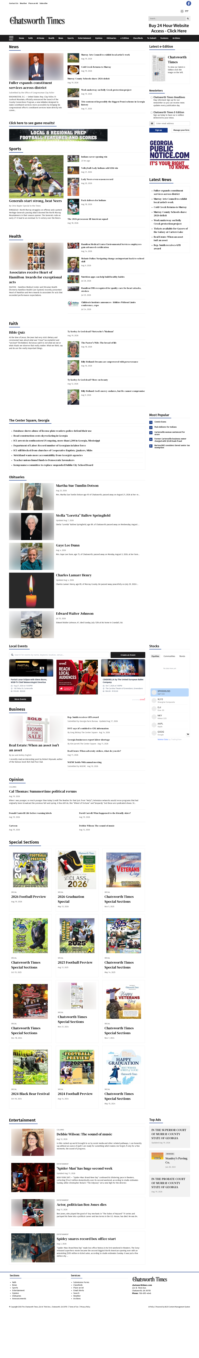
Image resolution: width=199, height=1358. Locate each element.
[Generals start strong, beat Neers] (36, 176)
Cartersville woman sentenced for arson (169, 433)
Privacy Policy (85, 1307)
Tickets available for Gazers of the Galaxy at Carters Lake (171, 230)
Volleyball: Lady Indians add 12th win (99, 167)
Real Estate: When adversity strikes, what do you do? (94, 750)
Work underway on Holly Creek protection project (106, 89)
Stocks (154, 646)
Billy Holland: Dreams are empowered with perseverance (109, 361)
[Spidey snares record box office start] (33, 1247)
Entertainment (22, 1120)
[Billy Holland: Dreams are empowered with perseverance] (73, 367)
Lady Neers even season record (97, 179)
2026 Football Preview (28, 896)
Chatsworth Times (177, 59)
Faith (13, 323)
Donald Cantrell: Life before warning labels (30, 813)
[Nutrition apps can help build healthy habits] (73, 279)
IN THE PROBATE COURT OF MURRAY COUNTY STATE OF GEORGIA (168, 1183)
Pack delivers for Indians (93, 200)
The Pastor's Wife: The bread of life (99, 342)
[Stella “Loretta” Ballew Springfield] (31, 526)
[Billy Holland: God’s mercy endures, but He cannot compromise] (73, 397)
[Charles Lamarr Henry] (31, 590)
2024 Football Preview (75, 1093)
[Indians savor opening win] (73, 158)
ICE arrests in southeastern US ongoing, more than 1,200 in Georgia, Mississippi (57, 440)
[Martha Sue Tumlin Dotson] (31, 496)
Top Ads (155, 1120)
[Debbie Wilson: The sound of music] (33, 1142)
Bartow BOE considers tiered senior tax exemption (172, 446)
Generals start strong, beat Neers (35, 200)
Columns (12, 787)
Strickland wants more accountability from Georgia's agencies (48, 455)
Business (17, 709)
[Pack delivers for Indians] (73, 206)
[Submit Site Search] (188, 19)
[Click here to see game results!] (77, 135)
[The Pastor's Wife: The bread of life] (73, 349)
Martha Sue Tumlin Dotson (77, 485)
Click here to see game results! (32, 123)
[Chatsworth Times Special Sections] (124, 870)
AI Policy (151, 1307)
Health (15, 236)
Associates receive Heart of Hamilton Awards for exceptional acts (35, 277)
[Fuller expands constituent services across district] (36, 66)
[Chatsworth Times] (158, 68)
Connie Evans (160, 422)
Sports (15, 148)
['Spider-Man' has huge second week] (33, 1177)
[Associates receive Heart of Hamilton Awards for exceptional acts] (36, 256)
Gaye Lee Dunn (68, 545)
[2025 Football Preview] (77, 935)
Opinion (16, 779)
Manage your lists (181, 130)
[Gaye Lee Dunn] (31, 556)
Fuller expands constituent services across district (30, 85)
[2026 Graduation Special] (77, 870)
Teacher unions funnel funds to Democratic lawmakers (44, 460)
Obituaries (17, 477)
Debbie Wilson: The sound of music (97, 825)
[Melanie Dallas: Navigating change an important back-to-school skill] (73, 265)
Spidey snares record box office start (86, 1238)
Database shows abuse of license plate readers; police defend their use (53, 430)
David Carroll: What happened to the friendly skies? (105, 813)
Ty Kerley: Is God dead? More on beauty (88, 379)
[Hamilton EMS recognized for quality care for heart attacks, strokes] (73, 289)
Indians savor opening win (94, 156)
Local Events (18, 646)
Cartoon (13, 825)
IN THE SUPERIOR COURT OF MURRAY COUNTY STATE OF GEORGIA (168, 1134)
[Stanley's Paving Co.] (157, 1156)
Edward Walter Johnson (75, 613)
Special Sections (24, 842)
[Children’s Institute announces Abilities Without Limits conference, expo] (73, 304)
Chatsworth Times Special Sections (119, 899)
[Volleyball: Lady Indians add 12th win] (73, 170)
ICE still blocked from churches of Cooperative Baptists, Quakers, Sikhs (53, 450)
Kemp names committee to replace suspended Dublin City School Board (53, 465)
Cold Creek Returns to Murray (96, 66)
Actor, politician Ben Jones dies (82, 1204)
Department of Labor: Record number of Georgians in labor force (50, 445)
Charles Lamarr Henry (74, 575)
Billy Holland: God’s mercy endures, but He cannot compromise (113, 390)
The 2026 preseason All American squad (88, 218)
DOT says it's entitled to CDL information (88, 728)
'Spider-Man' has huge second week (84, 1168)
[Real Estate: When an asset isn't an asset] (36, 729)
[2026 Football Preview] (30, 870)
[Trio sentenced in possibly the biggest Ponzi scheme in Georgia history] (73, 104)
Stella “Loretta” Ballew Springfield (83, 515)
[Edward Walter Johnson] (31, 624)
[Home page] (37, 20)
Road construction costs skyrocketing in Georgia (41, 435)
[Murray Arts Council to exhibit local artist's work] (73, 58)
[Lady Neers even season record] (73, 187)
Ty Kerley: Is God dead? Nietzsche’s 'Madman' (91, 331)
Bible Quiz (17, 332)
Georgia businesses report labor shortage (89, 739)
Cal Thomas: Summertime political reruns (43, 791)
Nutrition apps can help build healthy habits (103, 276)
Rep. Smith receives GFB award (83, 717)
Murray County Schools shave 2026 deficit (89, 78)
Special (14, 892)
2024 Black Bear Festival (30, 1093)
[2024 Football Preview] (77, 1067)
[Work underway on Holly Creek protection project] (73, 92)
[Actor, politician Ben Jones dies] (33, 1212)
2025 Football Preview (75, 962)
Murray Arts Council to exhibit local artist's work (105, 54)
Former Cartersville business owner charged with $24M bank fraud (170, 440)
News (14, 46)
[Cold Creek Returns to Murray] (73, 69)
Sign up (158, 130)
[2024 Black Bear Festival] (30, 1067)
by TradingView (170, 739)
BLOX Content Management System (177, 1307)
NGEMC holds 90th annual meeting (85, 762)
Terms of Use (74, 1307)
